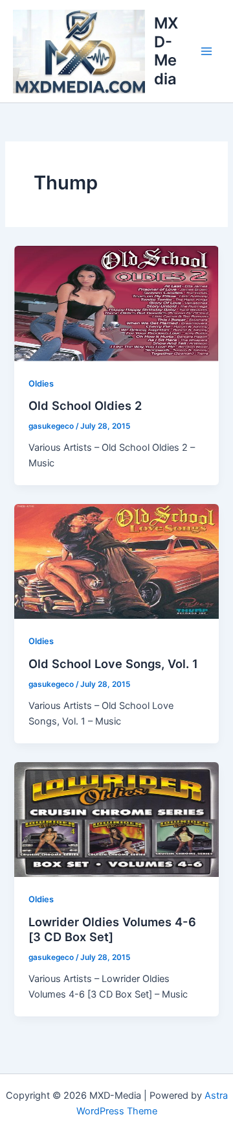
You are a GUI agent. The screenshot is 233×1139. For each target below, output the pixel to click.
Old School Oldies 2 (85, 405)
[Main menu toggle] (206, 51)
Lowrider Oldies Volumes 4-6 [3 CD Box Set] (112, 929)
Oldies (41, 384)
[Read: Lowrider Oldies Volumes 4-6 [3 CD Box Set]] (116, 818)
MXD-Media (166, 51)
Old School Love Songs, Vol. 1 (113, 663)
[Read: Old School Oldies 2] (116, 303)
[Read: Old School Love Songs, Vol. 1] (116, 561)
